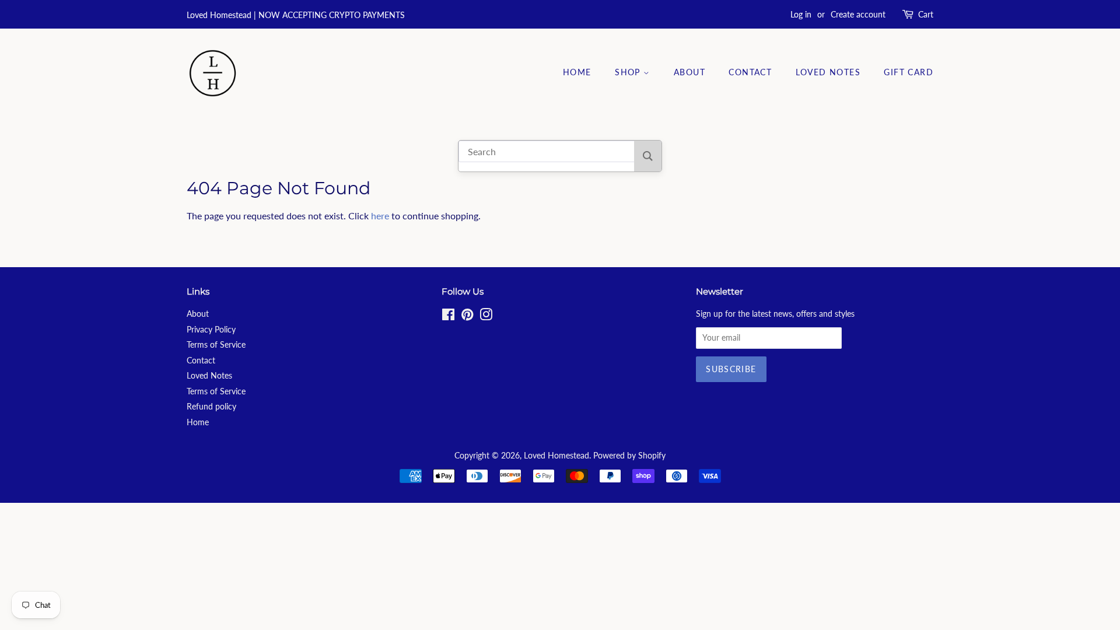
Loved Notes (828, 72)
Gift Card (908, 72)
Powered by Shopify (629, 455)
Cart (925, 14)
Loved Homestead (556, 455)
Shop (629, 72)
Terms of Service (216, 344)
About (689, 72)
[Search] (648, 156)
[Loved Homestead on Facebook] (448, 316)
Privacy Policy (211, 329)
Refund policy (211, 406)
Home (577, 72)
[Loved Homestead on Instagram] (486, 316)
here (380, 215)
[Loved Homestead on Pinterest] (467, 316)
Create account (858, 14)
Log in (800, 14)
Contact (750, 72)
